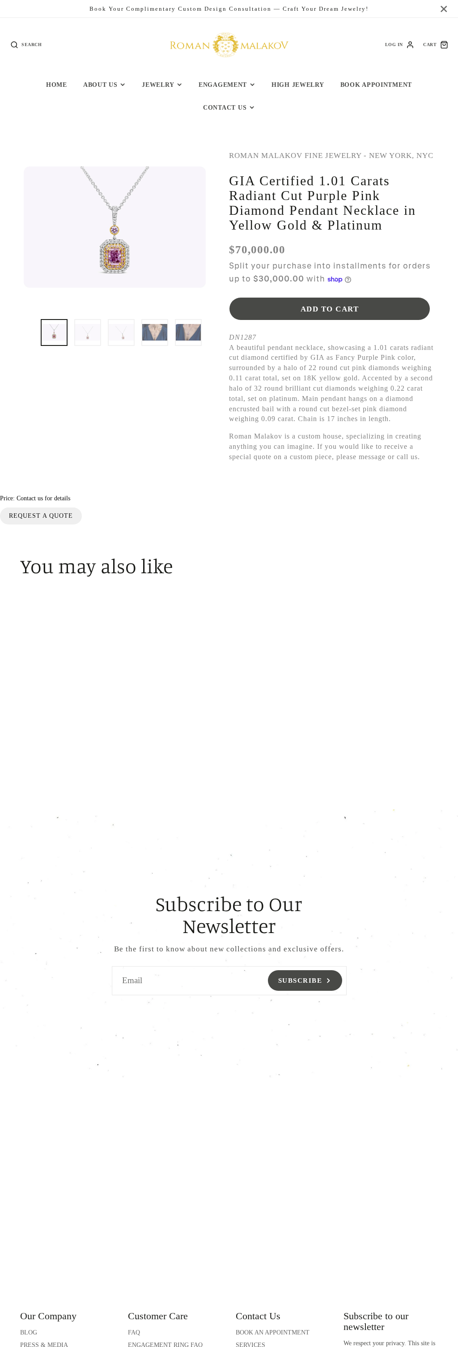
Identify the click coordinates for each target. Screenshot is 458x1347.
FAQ (134, 1332)
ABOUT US (100, 84)
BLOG (28, 1332)
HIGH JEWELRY (297, 84)
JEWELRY (158, 84)
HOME (56, 84)
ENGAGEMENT (223, 84)
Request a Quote (41, 515)
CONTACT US (224, 107)
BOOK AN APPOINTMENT (273, 1332)
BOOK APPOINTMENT (376, 84)
